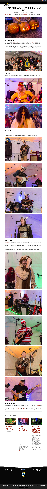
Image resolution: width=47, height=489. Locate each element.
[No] (45, 486)
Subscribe (40, 465)
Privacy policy (26, 487)
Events (33, 3)
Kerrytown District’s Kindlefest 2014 (10, 428)
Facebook (38, 405)
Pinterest (15, 408)
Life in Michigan (7, 465)
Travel (42, 3)
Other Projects (39, 6)
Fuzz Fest (28, 49)
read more (20, 450)
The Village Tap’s (33, 42)
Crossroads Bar (37, 439)
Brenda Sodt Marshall (19, 12)
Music (39, 3)
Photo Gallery (22, 3)
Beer (36, 3)
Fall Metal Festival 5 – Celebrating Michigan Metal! (23, 428)
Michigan (29, 12)
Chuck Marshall (35, 435)
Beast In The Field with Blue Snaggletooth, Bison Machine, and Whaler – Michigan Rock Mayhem (36, 430)
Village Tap (25, 14)
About (17, 3)
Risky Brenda (7, 14)
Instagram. (23, 408)
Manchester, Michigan (17, 42)
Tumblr (19, 408)
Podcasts (28, 3)
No (22, 487)
